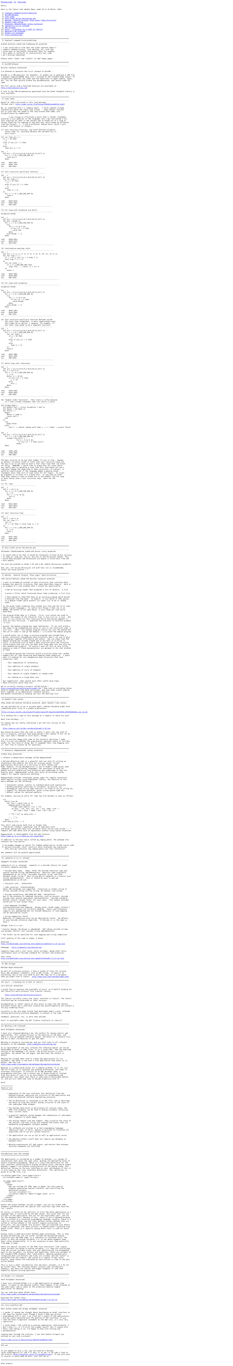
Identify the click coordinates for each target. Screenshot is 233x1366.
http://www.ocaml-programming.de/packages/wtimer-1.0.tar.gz (29, 1300)
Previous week (6, 2)
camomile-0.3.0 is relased (17, 26)
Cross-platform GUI (13, 35)
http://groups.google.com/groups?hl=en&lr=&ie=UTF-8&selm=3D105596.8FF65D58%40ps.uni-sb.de (44, 712)
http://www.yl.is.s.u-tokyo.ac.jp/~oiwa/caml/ (22, 836)
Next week (22, 2)
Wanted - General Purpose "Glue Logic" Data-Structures (30, 20)
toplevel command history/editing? (21, 13)
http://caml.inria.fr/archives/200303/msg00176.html (40, 104)
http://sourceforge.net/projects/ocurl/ (23, 995)
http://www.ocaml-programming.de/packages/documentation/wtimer (30, 1064)
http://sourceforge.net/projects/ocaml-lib (21, 688)
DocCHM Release (11, 15)
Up (15, 2)
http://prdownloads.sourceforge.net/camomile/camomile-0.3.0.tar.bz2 (33, 944)
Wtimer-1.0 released (14, 33)
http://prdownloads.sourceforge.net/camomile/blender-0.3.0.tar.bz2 (32, 958)
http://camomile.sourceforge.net (27, 947)
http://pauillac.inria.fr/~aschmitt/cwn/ (32, 1354)
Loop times (10, 17)
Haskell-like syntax (14, 22)
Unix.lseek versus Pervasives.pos (20, 18)
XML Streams (10, 27)
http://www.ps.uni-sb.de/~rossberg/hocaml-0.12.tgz (26, 728)
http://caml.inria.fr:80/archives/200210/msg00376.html (26, 1340)
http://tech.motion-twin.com (14, 88)
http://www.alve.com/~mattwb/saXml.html (50, 977)
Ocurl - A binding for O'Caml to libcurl (24, 29)
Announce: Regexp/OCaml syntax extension (24, 24)
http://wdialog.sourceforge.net (41, 1044)
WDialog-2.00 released (15, 31)
